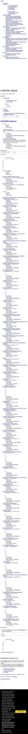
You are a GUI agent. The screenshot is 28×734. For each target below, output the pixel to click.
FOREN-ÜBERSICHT (13, 5)
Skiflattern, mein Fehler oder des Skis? (11, 263)
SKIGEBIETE (6, 46)
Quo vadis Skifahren (7, 287)
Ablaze (6, 322)
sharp (6, 301)
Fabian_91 (7, 220)
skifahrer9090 (17, 604)
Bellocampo (7, 424)
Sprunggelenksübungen (8, 484)
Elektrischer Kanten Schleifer (9, 248)
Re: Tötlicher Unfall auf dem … (18, 135)
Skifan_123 (7, 213)
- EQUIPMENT (10, 45)
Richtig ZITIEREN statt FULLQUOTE (11, 176)
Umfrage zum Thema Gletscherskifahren (11, 212)
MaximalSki (7, 264)
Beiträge (12, 6)
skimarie (15, 181)
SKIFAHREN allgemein (9, 121)
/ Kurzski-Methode (13, 16)
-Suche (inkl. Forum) (12, 57)
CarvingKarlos (17, 500)
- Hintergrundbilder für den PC (14, 50)
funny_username (17, 442)
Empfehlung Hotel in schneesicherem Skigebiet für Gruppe (15, 321)
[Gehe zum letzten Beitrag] (16, 188)
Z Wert (4, 357)
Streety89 (9, 136)
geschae (15, 475)
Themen (11, 11)
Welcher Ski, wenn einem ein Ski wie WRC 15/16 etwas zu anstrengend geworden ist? (14, 409)
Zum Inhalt (3, 96)
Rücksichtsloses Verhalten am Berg (10, 545)
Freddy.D (7, 281)
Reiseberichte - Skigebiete (11, 49)
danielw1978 (7, 359)
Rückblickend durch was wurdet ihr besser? (12, 451)
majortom (16, 464)
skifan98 (15, 616)
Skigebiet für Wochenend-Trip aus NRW (11, 314)
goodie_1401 (7, 288)
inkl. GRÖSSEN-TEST (16, 42)
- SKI (8, 36)
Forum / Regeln (20, 177)
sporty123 (7, 445)
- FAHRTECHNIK (11, 25)
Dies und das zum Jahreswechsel (10, 503)
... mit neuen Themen (12, 29)
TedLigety (16, 623)
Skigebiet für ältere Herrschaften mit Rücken (12, 350)
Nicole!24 (7, 593)
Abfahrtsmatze (17, 572)
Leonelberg (16, 340)
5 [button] (3, 165)
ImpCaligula (16, 298)
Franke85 (8, 563)
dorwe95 (8, 199)
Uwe (6, 177)
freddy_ (6, 478)
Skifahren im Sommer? (8, 599)
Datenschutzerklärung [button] (7, 732)
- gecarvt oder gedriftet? (14, 24)
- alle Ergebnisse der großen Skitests (15, 27)
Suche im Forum (11, 13)
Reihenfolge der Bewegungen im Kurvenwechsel (13, 335)
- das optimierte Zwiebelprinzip (16, 38)
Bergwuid (16, 260)
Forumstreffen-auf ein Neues (9, 386)
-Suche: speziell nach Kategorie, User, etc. (16, 58)
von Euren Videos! (14, 20)
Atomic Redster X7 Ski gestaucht (10, 205)
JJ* (5, 431)
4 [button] (3, 163)
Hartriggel (16, 596)
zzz (5, 600)
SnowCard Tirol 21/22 (7, 527)
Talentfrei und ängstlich (8, 466)
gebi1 (6, 387)
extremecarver (17, 536)
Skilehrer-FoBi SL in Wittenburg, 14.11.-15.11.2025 (14, 233)
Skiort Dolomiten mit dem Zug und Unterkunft (12, 416)
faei (5, 452)
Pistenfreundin (8, 329)
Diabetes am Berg (6, 510)
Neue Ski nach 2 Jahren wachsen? (10, 423)
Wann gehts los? (6, 379)
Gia (5, 417)
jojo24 (6, 336)
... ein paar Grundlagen (12, 22)
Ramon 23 (16, 449)
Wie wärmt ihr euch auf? (8, 437)
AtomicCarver (8, 529)
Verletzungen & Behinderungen (9, 139)
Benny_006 (7, 373)
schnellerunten (8, 271)
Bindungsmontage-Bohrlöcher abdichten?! (12, 328)
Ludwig (6, 206)
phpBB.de (15, 676)
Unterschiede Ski (6, 401)
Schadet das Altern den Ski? (9, 219)
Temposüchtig (17, 217)
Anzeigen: (4, 630)
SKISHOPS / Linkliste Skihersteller (13, 53)
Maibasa (6, 468)
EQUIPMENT (6, 37)
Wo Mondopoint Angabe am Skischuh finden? (12, 592)
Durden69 (7, 410)
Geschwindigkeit (6, 561)
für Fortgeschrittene (13, 17)
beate (15, 326)
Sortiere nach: (15, 630)
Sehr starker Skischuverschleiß (9, 372)
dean (15, 435)
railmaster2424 (8, 315)
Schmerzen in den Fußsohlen (9, 491)
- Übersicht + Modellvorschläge (15, 31)
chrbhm (6, 366)
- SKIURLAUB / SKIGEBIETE (14, 51)
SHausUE (8, 492)
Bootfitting (11, 43)
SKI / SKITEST (6, 26)
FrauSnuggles (8, 438)
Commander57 (8, 504)
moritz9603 (16, 278)
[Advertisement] (14, 74)
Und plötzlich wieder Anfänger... (10, 606)
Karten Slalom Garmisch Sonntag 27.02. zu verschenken (14, 477)
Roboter (15, 305)
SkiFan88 (16, 559)
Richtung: (4, 631)
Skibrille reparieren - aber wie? (9, 226)
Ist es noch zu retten (7, 307)
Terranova (7, 607)
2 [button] (3, 161)
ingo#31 (6, 380)
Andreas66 (16, 267)
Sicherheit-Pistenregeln (8, 129)
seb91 (9, 147)
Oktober (6, 234)
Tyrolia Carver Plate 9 (7, 280)
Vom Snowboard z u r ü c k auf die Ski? (11, 520)
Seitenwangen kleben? (7, 444)
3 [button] (3, 162)
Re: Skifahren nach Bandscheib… (19, 146)
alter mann (7, 352)
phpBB (7, 674)
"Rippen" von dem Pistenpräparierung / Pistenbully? (14, 255)
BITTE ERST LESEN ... (8, 183)
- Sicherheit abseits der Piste (14, 23)
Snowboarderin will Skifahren (9, 430)
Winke (6, 250)
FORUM (5, 4)
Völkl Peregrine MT (7, 300)
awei (6, 539)
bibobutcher (16, 421)
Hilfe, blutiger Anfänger (8, 270)
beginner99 (7, 257)
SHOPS (4, 52)
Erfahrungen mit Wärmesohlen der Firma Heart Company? (15, 364)
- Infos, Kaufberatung (13, 44)
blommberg (7, 521)
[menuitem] (11, 100)
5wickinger (7, 345)
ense (15, 525)
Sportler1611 (7, 620)
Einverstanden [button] (20, 711)
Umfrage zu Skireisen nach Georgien (10, 538)
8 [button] (3, 167)
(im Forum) (11, 54)
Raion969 (16, 398)
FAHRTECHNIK (7, 15)
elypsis (15, 489)
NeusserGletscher (17, 428)
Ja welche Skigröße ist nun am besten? (11, 619)
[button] (3, 156)
